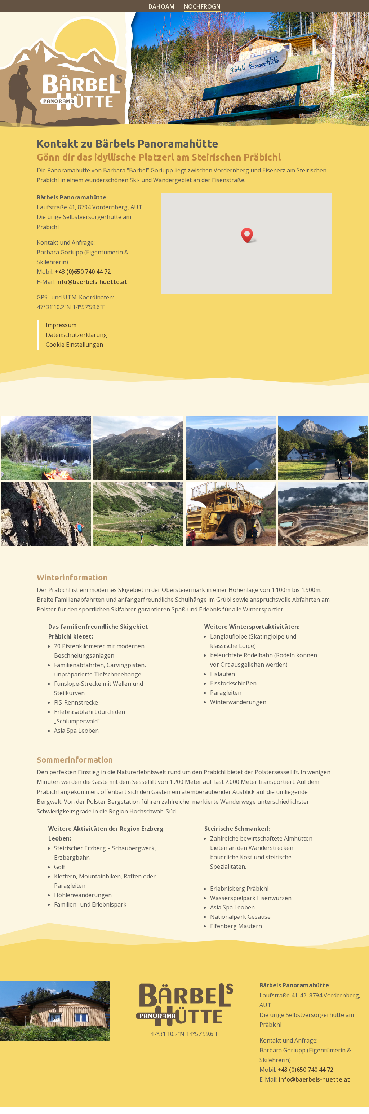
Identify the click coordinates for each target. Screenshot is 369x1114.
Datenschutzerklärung (76, 335)
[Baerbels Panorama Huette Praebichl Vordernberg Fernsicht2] (231, 478)
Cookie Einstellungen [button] (74, 344)
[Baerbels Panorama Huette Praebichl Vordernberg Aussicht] (138, 478)
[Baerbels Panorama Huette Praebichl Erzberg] (323, 544)
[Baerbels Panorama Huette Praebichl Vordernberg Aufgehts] (323, 478)
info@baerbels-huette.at (91, 282)
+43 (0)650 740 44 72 (83, 272)
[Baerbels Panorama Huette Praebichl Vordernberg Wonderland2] (138, 544)
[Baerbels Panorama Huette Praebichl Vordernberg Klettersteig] (46, 544)
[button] (249, 235)
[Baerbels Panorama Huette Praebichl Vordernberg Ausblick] (46, 478)
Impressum (61, 325)
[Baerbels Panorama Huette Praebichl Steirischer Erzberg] (231, 544)
